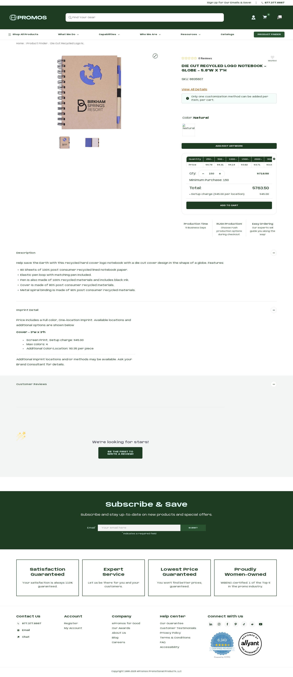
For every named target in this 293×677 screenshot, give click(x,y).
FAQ (162, 642)
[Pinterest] (236, 624)
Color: (195, 117)
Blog (115, 638)
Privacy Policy (170, 633)
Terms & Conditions (175, 638)
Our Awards (121, 628)
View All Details (194, 89)
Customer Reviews (31, 384)
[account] (253, 17)
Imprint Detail (27, 310)
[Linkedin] (211, 624)
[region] (197, 58)
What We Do (66, 34)
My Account (73, 628)
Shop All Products (25, 34)
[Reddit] (252, 624)
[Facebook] (227, 624)
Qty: (192, 173)
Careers (118, 642)
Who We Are (148, 34)
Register (71, 623)
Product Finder (269, 34)
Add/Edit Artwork (229, 146)
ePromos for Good (126, 623)
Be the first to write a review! (120, 452)
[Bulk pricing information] (274, 159)
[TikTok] (244, 624)
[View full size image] (155, 55)
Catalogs (227, 34)
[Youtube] (261, 624)
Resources (189, 34)
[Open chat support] (279, 17)
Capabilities (107, 34)
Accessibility (169, 647)
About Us (119, 633)
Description (25, 253)
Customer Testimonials (178, 628)
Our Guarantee (171, 623)
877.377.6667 (275, 3)
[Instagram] (219, 624)
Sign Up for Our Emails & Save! (229, 3)
